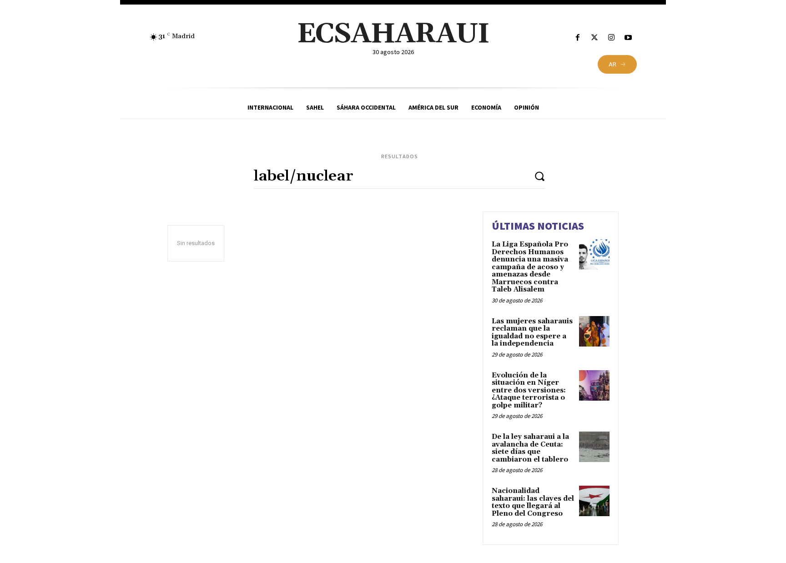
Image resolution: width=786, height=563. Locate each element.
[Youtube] (628, 38)
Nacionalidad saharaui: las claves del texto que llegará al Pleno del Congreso (533, 502)
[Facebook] (577, 38)
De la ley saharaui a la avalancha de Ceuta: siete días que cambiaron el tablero (530, 448)
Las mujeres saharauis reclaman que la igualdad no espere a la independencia (532, 332)
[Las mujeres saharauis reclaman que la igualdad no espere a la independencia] (594, 331)
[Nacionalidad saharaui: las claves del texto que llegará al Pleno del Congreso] (594, 501)
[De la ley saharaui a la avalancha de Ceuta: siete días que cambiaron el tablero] (594, 447)
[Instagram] (611, 38)
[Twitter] (594, 38)
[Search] (539, 176)
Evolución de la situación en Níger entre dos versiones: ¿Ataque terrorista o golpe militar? (529, 390)
